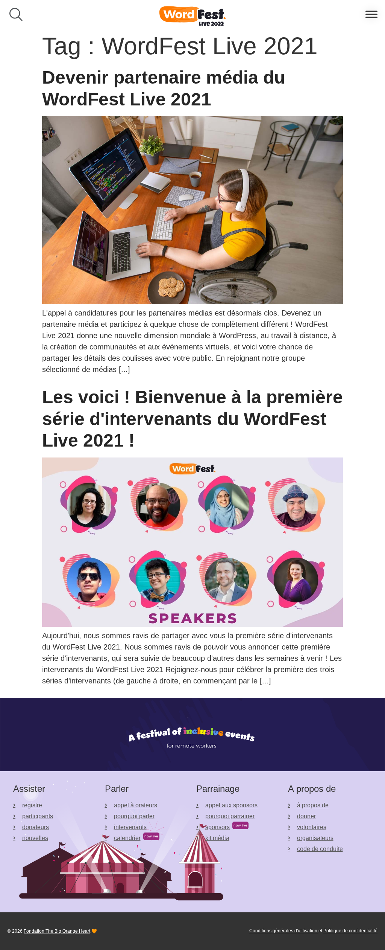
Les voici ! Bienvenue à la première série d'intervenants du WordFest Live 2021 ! (192, 418)
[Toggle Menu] (371, 14)
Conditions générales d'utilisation (283, 930)
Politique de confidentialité (350, 930)
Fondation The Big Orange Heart (57, 931)
